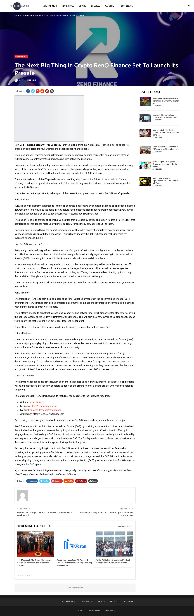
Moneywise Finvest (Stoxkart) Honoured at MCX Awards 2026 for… (166, 100)
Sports (82, 6)
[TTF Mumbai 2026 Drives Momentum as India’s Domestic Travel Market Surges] (35, 544)
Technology (68, 6)
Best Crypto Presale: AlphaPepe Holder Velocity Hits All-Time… (166, 180)
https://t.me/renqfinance (44, 406)
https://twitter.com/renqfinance (44, 410)
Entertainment (49, 6)
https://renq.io (37, 402)
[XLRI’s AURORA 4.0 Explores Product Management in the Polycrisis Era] (114, 544)
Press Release (126, 6)
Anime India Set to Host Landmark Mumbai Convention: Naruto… (166, 132)
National (109, 6)
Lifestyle (95, 6)
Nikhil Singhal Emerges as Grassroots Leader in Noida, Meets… (165, 164)
